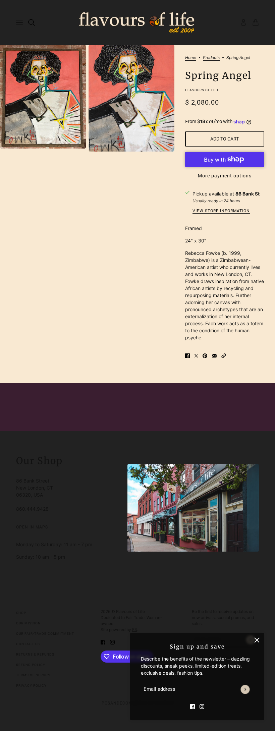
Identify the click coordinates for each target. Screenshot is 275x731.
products (211, 58)
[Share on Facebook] (187, 355)
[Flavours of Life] (137, 22)
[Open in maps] (193, 508)
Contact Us (28, 644)
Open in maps (32, 527)
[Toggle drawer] (19, 22)
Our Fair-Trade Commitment (45, 633)
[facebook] (192, 706)
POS (106, 703)
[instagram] (202, 706)
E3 (134, 629)
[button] (224, 355)
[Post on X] (196, 355)
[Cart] (255, 22)
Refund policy (30, 665)
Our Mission (28, 623)
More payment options (225, 175)
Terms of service (34, 675)
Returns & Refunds (35, 654)
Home (190, 58)
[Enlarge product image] (43, 97)
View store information (221, 211)
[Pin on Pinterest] (205, 355)
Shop (21, 613)
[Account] (243, 22)
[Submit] (245, 689)
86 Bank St (247, 193)
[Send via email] (214, 355)
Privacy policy (31, 685)
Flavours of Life (202, 90)
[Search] (31, 22)
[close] (257, 640)
